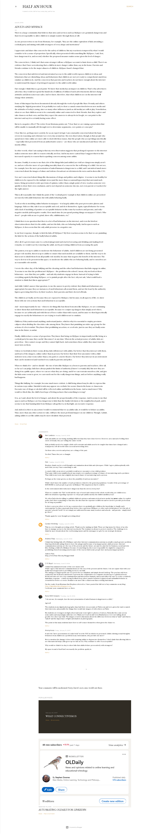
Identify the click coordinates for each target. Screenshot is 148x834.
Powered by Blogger (75, 827)
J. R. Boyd (49, 563)
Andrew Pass (50, 539)
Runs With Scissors (52, 596)
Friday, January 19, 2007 (63, 630)
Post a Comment (49, 814)
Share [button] (16, 424)
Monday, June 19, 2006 (63, 435)
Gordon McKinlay (51, 524)
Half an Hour (37, 6)
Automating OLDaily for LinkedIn (62, 809)
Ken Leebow (50, 435)
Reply (47, 457)
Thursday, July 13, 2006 (67, 596)
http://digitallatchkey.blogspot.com (58, 586)
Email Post (23, 424)
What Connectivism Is (61, 716)
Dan (46, 462)
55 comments (55, 720)
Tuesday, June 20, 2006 (56, 462)
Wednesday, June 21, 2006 (64, 539)
